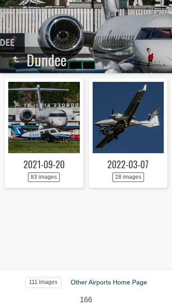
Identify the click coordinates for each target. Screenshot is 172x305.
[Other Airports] (15, 60)
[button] (18, 286)
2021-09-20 (44, 164)
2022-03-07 (128, 164)
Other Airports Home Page (109, 282)
